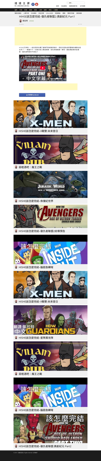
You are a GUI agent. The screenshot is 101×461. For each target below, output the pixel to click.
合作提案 (82, 6)
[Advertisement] (50, 36)
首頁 (57, 6)
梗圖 (64, 13)
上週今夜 (26, 13)
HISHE (32, 21)
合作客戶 (35, 452)
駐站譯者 (64, 6)
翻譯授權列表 (73, 6)
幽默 (16, 10)
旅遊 (35, 10)
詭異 (45, 10)
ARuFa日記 (49, 13)
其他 (50, 10)
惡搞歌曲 (57, 13)
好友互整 (41, 13)
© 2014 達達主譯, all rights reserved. (23, 452)
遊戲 (30, 10)
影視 (25, 10)
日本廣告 (33, 13)
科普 (21, 10)
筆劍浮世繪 (71, 13)
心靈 (40, 10)
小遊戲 (56, 10)
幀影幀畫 (79, 13)
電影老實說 (18, 13)
